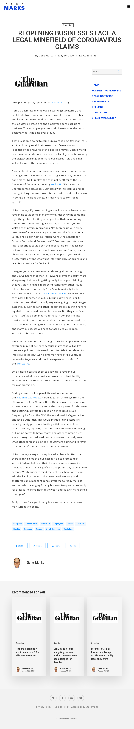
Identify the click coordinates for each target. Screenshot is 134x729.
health (70, 524)
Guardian (67, 25)
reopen (39, 529)
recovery (28, 529)
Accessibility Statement (84, 706)
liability (16, 529)
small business (53, 529)
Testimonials (101, 101)
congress (17, 524)
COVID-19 (45, 524)
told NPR (56, 184)
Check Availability (104, 117)
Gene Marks (46, 55)
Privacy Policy (43, 706)
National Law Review (28, 397)
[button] (128, 6)
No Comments (87, 55)
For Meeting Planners (106, 90)
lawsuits (80, 524)
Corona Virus (31, 524)
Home (95, 85)
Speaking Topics (102, 96)
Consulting (99, 112)
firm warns (22, 363)
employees (58, 524)
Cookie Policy (62, 706)
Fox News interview (54, 293)
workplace (68, 529)
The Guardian (60, 102)
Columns (98, 106)
